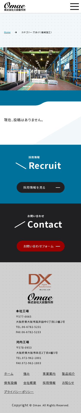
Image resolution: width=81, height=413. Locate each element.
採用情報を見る (34, 187)
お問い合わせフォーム (38, 246)
